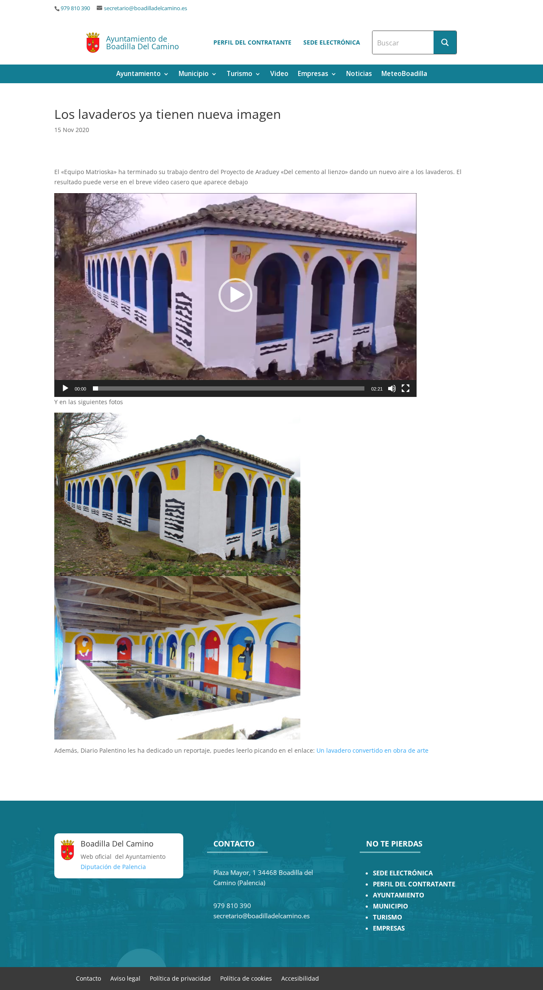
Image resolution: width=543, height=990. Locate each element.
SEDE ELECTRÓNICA (403, 873)
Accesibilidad (300, 978)
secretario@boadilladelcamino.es (145, 8)
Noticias (359, 74)
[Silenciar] (392, 388)
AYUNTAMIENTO (398, 895)
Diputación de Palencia (113, 867)
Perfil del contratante (252, 42)
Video (279, 74)
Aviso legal (125, 978)
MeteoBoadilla (404, 74)
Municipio (194, 74)
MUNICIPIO (390, 906)
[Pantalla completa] (405, 388)
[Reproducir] (65, 388)
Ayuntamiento (138, 74)
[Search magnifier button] (445, 42)
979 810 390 (75, 8)
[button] (235, 295)
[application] (235, 295)
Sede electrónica (331, 42)
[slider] (228, 388)
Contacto (88, 978)
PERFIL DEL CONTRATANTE (414, 884)
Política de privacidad (180, 978)
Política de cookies (246, 978)
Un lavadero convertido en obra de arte (372, 750)
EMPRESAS (389, 928)
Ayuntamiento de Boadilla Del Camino (142, 42)
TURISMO (387, 917)
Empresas (313, 74)
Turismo (239, 74)
